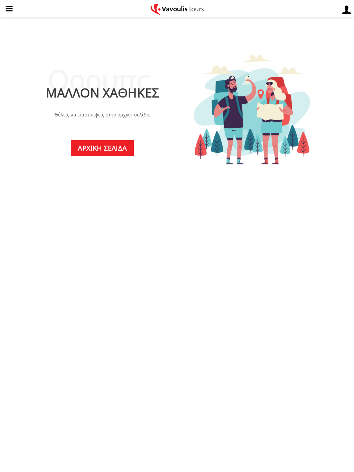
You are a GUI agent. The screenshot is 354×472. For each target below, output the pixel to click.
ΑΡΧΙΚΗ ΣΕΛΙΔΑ (102, 148)
